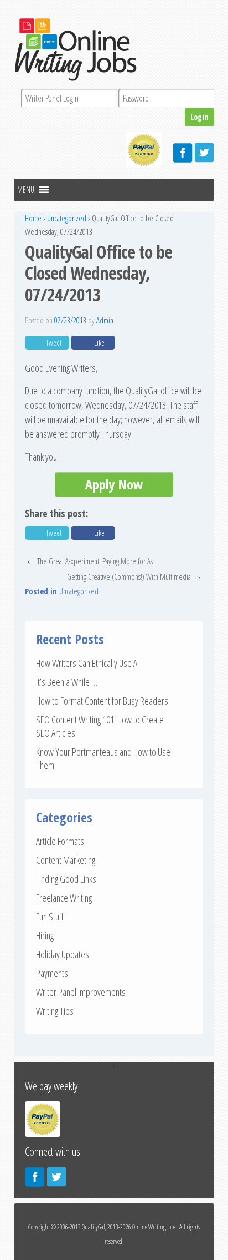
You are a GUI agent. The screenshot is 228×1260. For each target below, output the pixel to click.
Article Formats (60, 841)
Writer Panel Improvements (81, 992)
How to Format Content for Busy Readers (102, 700)
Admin (104, 320)
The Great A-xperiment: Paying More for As (95, 561)
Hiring (45, 935)
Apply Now (114, 484)
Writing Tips (55, 1011)
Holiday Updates (62, 954)
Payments (52, 973)
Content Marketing (65, 860)
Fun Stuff (50, 916)
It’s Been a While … (66, 682)
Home (33, 218)
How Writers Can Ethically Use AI (87, 663)
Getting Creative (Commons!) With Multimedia (129, 576)
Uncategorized (66, 218)
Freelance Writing (64, 897)
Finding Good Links (66, 878)
